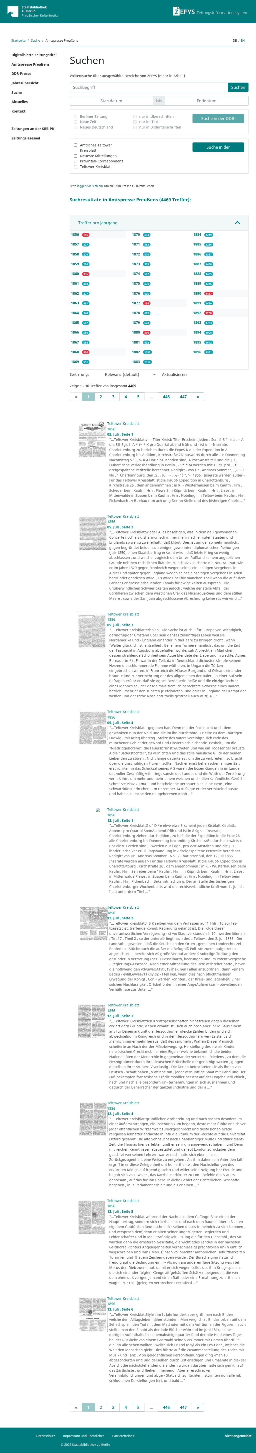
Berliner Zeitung (94, 116)
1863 (75, 303)
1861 (75, 283)
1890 (197, 293)
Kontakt (19, 111)
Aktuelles (20, 101)
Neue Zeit (88, 121)
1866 (75, 332)
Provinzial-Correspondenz (101, 161)
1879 (136, 322)
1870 (136, 234)
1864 (75, 312)
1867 (75, 342)
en (242, 40)
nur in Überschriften (156, 116)
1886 (197, 254)
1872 (136, 254)
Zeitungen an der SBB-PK (33, 128)
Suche (35, 40)
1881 (136, 342)
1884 (197, 234)
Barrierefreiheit (123, 1436)
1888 (197, 273)
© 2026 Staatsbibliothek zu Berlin (85, 1444)
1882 (136, 352)
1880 (136, 332)
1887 (197, 263)
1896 (197, 352)
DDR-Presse (21, 73)
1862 (75, 293)
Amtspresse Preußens (31, 64)
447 (183, 396)
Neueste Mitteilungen (98, 155)
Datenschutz (45, 1436)
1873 (136, 263)
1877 (136, 303)
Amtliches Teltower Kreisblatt (96, 148)
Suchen (238, 87)
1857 (75, 244)
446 (166, 396)
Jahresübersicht (25, 83)
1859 (75, 263)
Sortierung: (79, 374)
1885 (197, 244)
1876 (136, 293)
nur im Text (148, 121)
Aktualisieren (174, 374)
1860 (75, 273)
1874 (136, 273)
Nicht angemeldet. (238, 1436)
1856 (75, 234)
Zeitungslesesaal (26, 138)
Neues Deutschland (96, 127)
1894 (197, 332)
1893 (197, 322)
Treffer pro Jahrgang (98, 223)
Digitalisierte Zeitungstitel (34, 54)
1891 (197, 303)
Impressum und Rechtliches (83, 1436)
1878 (136, 312)
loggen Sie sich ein (90, 186)
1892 (197, 312)
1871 (136, 244)
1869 (75, 361)
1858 (75, 254)
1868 (75, 352)
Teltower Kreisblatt (96, 166)
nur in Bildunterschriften (160, 127)
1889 (197, 283)
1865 (75, 322)
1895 (197, 342)
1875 (136, 283)
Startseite (18, 40)
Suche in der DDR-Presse (218, 119)
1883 (136, 361)
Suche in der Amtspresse (218, 148)
